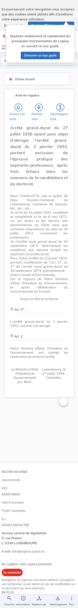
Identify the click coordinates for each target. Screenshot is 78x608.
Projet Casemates (14, 511)
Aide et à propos (13, 502)
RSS (4, 488)
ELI (4, 519)
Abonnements (11, 480)
